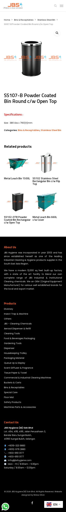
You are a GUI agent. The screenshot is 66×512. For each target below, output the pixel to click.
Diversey (8, 308)
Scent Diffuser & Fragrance (18, 367)
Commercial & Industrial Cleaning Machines (27, 377)
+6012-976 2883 (16, 449)
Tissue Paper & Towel (15, 372)
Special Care (10, 392)
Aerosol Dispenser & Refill (17, 328)
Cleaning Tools (12, 333)
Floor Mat (9, 397)
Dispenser (9, 348)
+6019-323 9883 (16, 445)
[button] (61, 5)
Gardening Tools (12, 343)
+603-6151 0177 (16, 452)
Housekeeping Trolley (15, 353)
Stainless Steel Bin (46, 19)
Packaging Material (14, 358)
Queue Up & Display (14, 362)
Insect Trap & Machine (16, 313)
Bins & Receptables (23, 19)
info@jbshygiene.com (19, 460)
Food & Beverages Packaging (19, 338)
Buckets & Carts (12, 382)
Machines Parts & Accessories (20, 407)
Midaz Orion (39, 495)
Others (7, 318)
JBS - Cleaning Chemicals (18, 323)
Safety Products (12, 402)
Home (7, 19)
